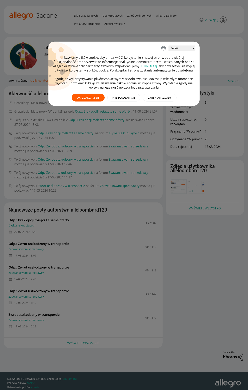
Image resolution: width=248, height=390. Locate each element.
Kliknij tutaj (149, 66)
